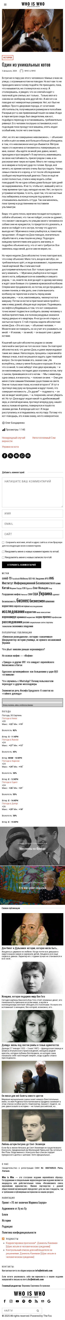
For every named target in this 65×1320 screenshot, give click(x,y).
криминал (21, 617)
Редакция (7, 1226)
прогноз (47, 616)
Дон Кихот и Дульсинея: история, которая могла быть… (30, 947)
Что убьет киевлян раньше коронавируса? (23, 649)
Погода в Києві (9, 718)
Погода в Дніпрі (10, 803)
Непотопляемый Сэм (44, 437)
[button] (38, 1311)
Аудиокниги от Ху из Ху (14, 1208)
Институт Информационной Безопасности (27, 582)
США (35, 593)
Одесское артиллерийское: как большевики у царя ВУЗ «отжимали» (30, 673)
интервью (25, 606)
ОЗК (24, 588)
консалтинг (45, 612)
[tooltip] (4, 455)
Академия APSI (42, 578)
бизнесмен (37, 601)
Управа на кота (10, 446)
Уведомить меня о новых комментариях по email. (32, 551)
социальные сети (37, 622)
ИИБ (51, 578)
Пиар (50, 588)
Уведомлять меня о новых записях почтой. (28, 557)
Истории (7, 57)
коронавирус (9, 616)
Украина (45, 593)
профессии (57, 617)
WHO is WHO (30, 71)
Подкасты (12, 1238)
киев (38, 612)
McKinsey (24, 578)
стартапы (49, 622)
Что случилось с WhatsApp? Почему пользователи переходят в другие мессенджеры (27, 682)
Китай (5, 587)
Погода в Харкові (11, 761)
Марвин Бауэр (16, 588)
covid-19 (7, 578)
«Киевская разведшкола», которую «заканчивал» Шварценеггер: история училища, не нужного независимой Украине (31, 639)
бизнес (22, 600)
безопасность (9, 601)
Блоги (5, 1214)
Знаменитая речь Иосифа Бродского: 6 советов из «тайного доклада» (28, 692)
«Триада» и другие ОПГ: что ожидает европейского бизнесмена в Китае (28, 663)
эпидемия (28, 626)
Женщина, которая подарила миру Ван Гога (23, 996)
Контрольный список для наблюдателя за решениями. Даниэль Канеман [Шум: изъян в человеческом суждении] (31, 1253)
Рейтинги (24, 594)
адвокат (56, 594)
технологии (7, 626)
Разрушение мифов (11, 594)
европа (17, 606)
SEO (30, 578)
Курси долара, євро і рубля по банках (18, 705)
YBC (34, 578)
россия (26, 622)
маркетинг (31, 617)
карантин (30, 611)
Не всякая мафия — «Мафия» (17, 655)
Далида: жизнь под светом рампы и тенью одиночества (30, 1044)
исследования (13, 611)
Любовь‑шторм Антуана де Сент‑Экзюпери (23, 1143)
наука (39, 617)
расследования (12, 621)
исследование (36, 606)
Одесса (29, 588)
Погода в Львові (10, 739)
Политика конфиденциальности (19, 1232)
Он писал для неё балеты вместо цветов (22, 1095)
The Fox (47, 1316)
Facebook (16, 578)
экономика (17, 626)
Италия (56, 583)
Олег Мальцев (40, 588)
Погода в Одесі (9, 782)
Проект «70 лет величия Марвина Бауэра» (24, 1202)
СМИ (30, 594)
